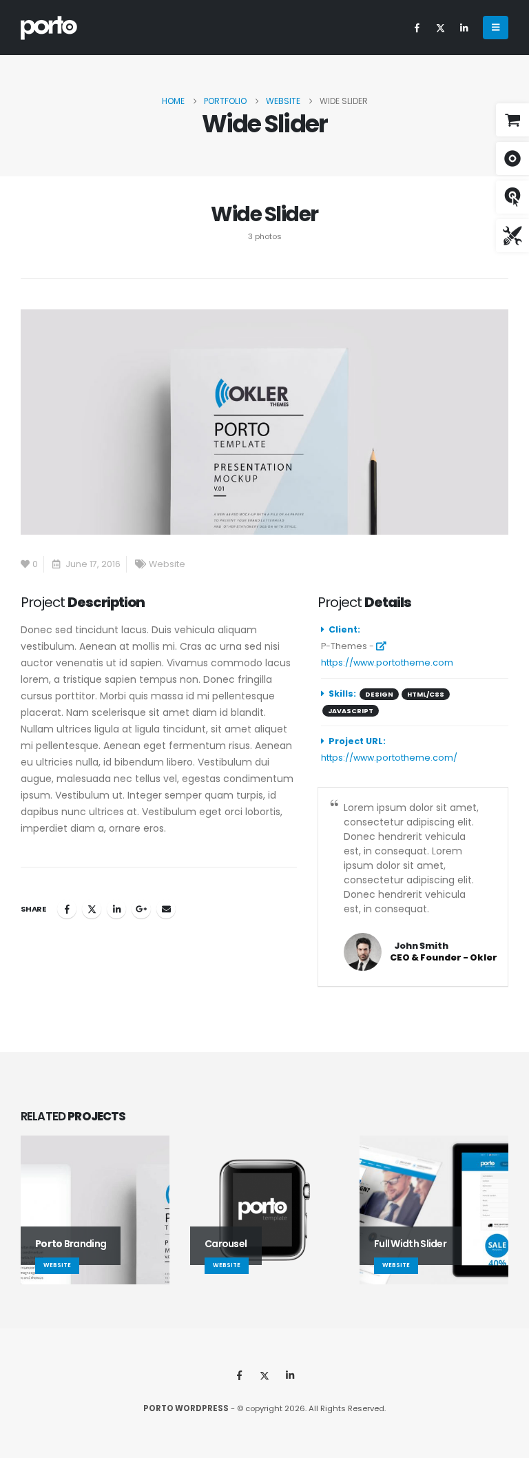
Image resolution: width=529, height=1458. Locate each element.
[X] (440, 27)
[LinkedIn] (463, 27)
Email (166, 908)
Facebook (66, 908)
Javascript (350, 710)
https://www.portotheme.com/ (389, 757)
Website (167, 564)
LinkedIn (116, 908)
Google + (141, 908)
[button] (495, 27)
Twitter (91, 908)
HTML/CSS (425, 694)
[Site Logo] (49, 27)
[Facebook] (416, 27)
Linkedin (290, 1375)
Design (379, 694)
